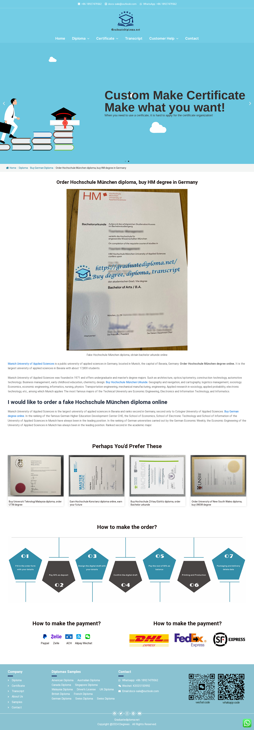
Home (13, 167)
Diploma (23, 167)
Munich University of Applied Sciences (31, 363)
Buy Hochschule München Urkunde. (127, 382)
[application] (87, 38)
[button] (4, 103)
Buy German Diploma (41, 167)
